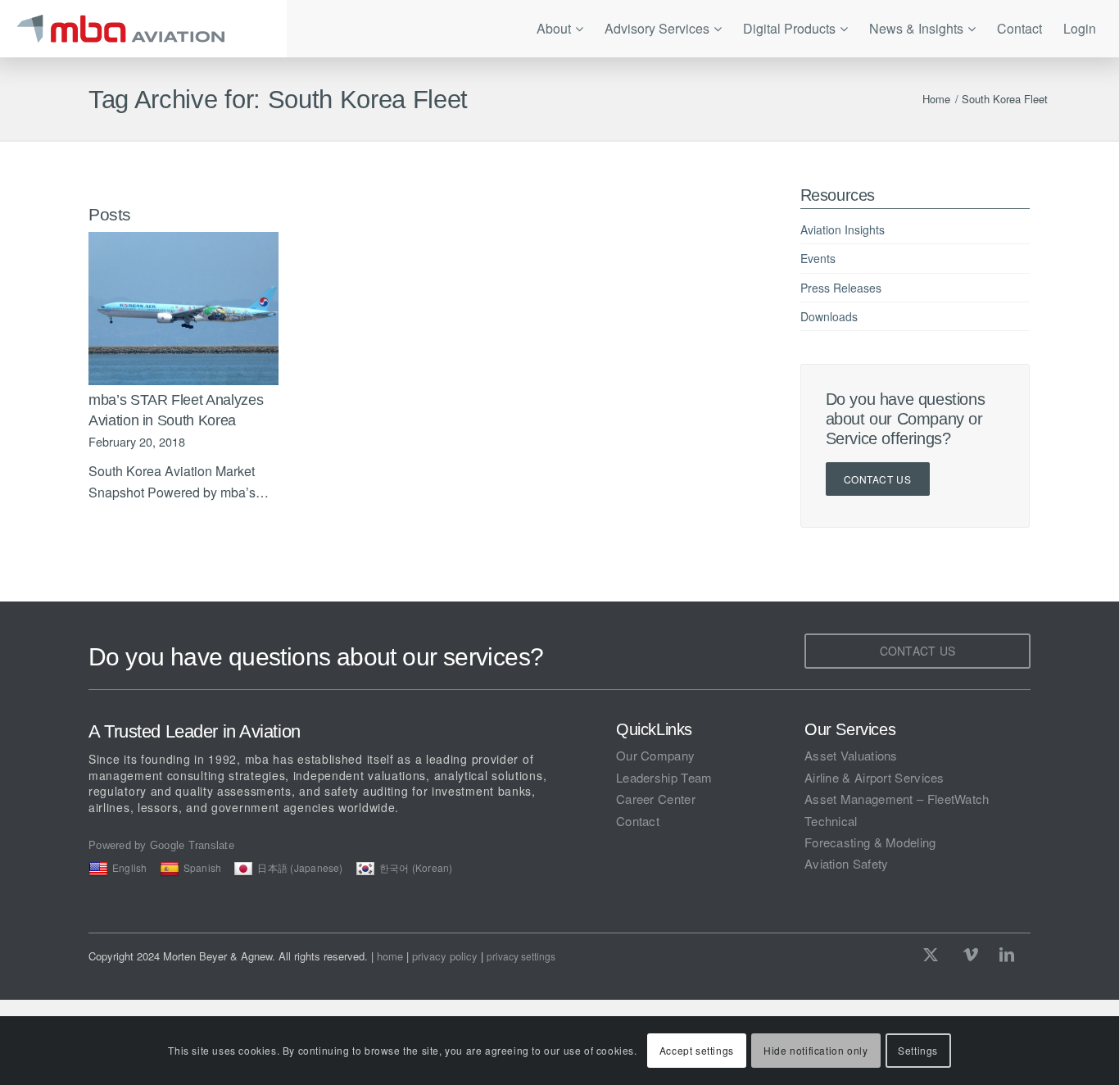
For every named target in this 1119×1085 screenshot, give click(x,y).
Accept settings (696, 1050)
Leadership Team (664, 777)
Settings (918, 1050)
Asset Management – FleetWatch (897, 798)
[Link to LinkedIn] (1006, 954)
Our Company (655, 755)
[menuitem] (560, 28)
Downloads (829, 316)
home (390, 956)
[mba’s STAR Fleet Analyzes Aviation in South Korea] (183, 308)
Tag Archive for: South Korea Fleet (278, 99)
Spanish (202, 867)
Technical (831, 820)
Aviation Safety (846, 863)
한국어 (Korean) (416, 867)
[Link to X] (934, 954)
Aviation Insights (842, 229)
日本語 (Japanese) (299, 867)
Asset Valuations (851, 755)
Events (818, 258)
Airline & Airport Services (874, 777)
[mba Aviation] (143, 28)
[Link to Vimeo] (970, 954)
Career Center (655, 798)
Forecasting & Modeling (870, 842)
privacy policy (445, 956)
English (129, 867)
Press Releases (840, 287)
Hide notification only (815, 1050)
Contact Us (878, 479)
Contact (637, 820)
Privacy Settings (521, 956)
